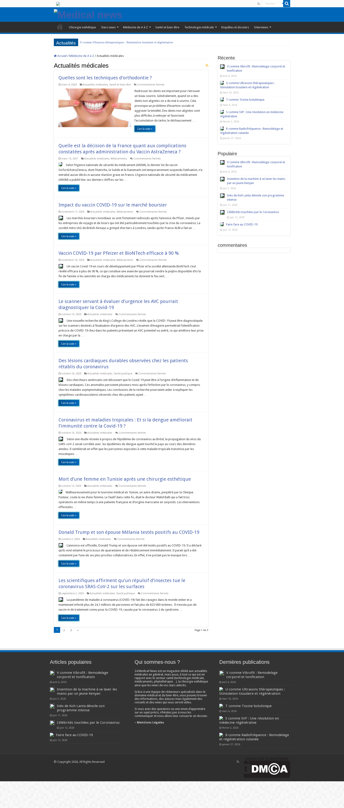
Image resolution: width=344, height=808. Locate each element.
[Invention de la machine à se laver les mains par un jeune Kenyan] (222, 179)
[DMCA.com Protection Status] (267, 767)
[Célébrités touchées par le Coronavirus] (222, 212)
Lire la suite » (144, 128)
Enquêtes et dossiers (235, 27)
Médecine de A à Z (135, 27)
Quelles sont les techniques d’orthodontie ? (105, 78)
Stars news (108, 27)
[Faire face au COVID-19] (222, 224)
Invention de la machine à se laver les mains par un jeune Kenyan (87, 691)
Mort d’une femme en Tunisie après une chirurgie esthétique (125, 479)
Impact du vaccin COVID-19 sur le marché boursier (113, 205)
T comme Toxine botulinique (245, 99)
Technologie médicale (199, 27)
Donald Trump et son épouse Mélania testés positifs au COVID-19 (129, 532)
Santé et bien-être (167, 27)
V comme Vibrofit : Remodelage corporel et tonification (82, 675)
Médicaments (119, 158)
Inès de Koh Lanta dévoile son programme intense (81, 708)
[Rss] (258, 4)
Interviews (261, 27)
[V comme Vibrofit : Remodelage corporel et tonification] (222, 162)
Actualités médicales (95, 84)
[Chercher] (286, 3)
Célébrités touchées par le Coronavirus (253, 212)
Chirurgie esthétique (82, 27)
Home (60, 27)
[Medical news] (88, 14)
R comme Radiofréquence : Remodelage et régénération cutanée (254, 737)
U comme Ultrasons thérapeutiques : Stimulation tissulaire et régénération (126, 42)
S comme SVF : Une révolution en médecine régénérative (249, 720)
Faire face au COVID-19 (241, 224)
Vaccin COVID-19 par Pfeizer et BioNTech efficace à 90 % (119, 253)
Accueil (62, 56)
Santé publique (123, 373)
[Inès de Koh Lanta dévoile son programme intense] (222, 195)
